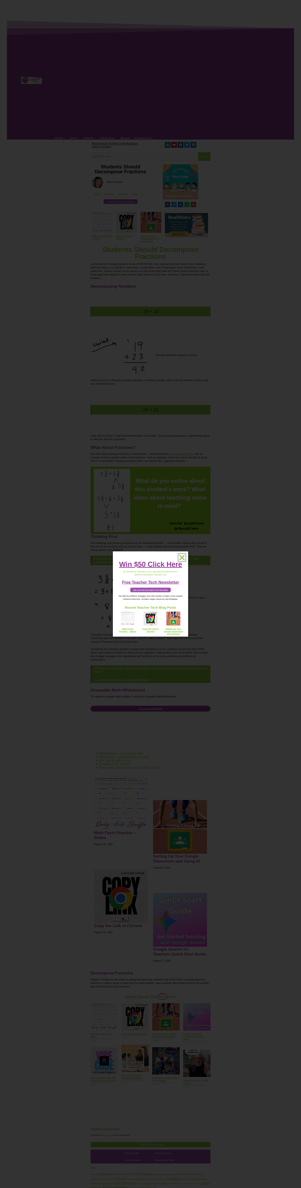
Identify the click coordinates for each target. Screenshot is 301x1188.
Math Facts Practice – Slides (127, 630)
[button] (182, 557)
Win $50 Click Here (150, 564)
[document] (150, 594)
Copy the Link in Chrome (150, 630)
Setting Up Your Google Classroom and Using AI (173, 631)
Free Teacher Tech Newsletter (150, 582)
